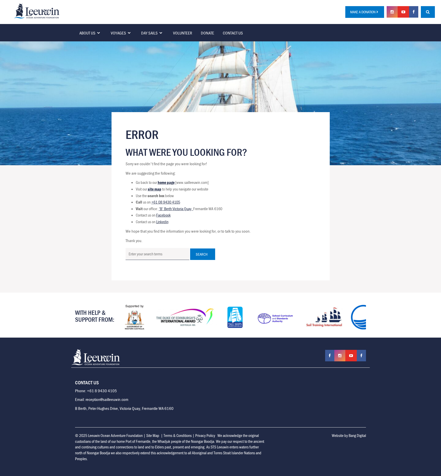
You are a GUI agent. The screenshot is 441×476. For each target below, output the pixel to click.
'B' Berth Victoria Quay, (176, 208)
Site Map (152, 435)
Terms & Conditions (178, 435)
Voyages (118, 33)
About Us (87, 33)
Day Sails (149, 33)
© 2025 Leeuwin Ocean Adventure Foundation (109, 435)
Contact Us (233, 33)
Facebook (163, 215)
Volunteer (182, 33)
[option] (134, 317)
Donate (207, 33)
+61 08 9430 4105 (165, 202)
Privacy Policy (205, 435)
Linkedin (162, 221)
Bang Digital (357, 435)
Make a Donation (362, 11)
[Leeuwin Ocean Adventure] (36, 10)
